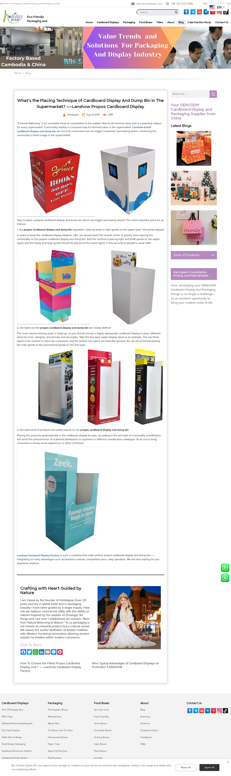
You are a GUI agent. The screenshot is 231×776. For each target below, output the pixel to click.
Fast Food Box (101, 716)
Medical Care (54, 716)
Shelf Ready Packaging (14, 744)
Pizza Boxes (100, 751)
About (144, 703)
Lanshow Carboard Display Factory (38, 555)
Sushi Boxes (100, 723)
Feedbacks (146, 737)
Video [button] (159, 22)
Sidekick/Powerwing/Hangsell (17, 723)
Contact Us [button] (221, 22)
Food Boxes (101, 703)
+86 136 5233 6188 (182, 3)
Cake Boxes (100, 744)
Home (17, 73)
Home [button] (89, 22)
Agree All (209, 767)
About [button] (171, 22)
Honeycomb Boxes (58, 737)
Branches (145, 716)
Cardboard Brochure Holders (17, 751)
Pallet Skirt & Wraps (12, 737)
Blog (28, 73)
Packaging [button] (129, 22)
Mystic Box (53, 723)
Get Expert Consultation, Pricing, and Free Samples (190, 274)
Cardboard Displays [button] (108, 22)
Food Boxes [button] (145, 22)
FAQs (143, 744)
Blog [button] (181, 22)
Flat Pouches (54, 758)
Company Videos (149, 730)
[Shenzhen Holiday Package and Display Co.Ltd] (13, 17)
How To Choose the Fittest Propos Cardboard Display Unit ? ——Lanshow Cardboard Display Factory (50, 667)
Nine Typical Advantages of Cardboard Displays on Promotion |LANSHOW (125, 665)
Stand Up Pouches (57, 751)
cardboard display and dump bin (36, 131)
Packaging (55, 703)
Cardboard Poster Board (14, 758)
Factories (145, 723)
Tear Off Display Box (12, 709)
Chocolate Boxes (103, 730)
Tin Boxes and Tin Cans (60, 730)
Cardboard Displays (15, 703)
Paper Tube (54, 744)
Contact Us (194, 703)
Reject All (186, 767)
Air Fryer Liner (101, 709)
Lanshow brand (141, 127)
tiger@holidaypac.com (149, 3)
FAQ (205, 3)
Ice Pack (98, 758)
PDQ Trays (7, 716)
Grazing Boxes (101, 737)
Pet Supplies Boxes (58, 709)
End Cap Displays (11, 730)
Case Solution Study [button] (199, 22)
